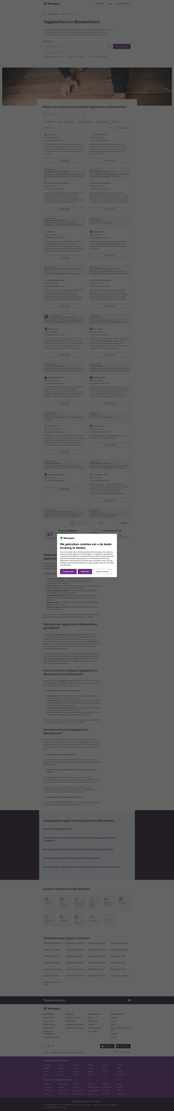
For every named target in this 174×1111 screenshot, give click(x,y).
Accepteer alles (68, 571)
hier (111, 561)
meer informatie (94, 563)
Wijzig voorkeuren (102, 571)
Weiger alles (85, 571)
